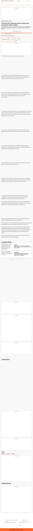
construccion (8, 453)
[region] (16, 14)
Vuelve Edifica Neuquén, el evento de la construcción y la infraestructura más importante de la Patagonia (21, 254)
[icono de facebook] (25, 3)
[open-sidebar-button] (1, 3)
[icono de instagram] (29, 3)
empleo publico (3, 453)
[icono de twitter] (27, 3)
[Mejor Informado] (16, 3)
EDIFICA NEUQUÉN (16, 252)
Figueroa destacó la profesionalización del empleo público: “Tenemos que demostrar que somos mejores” (22, 246)
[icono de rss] (31, 3)
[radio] (16, 0)
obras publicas (13, 453)
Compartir (3, 39)
